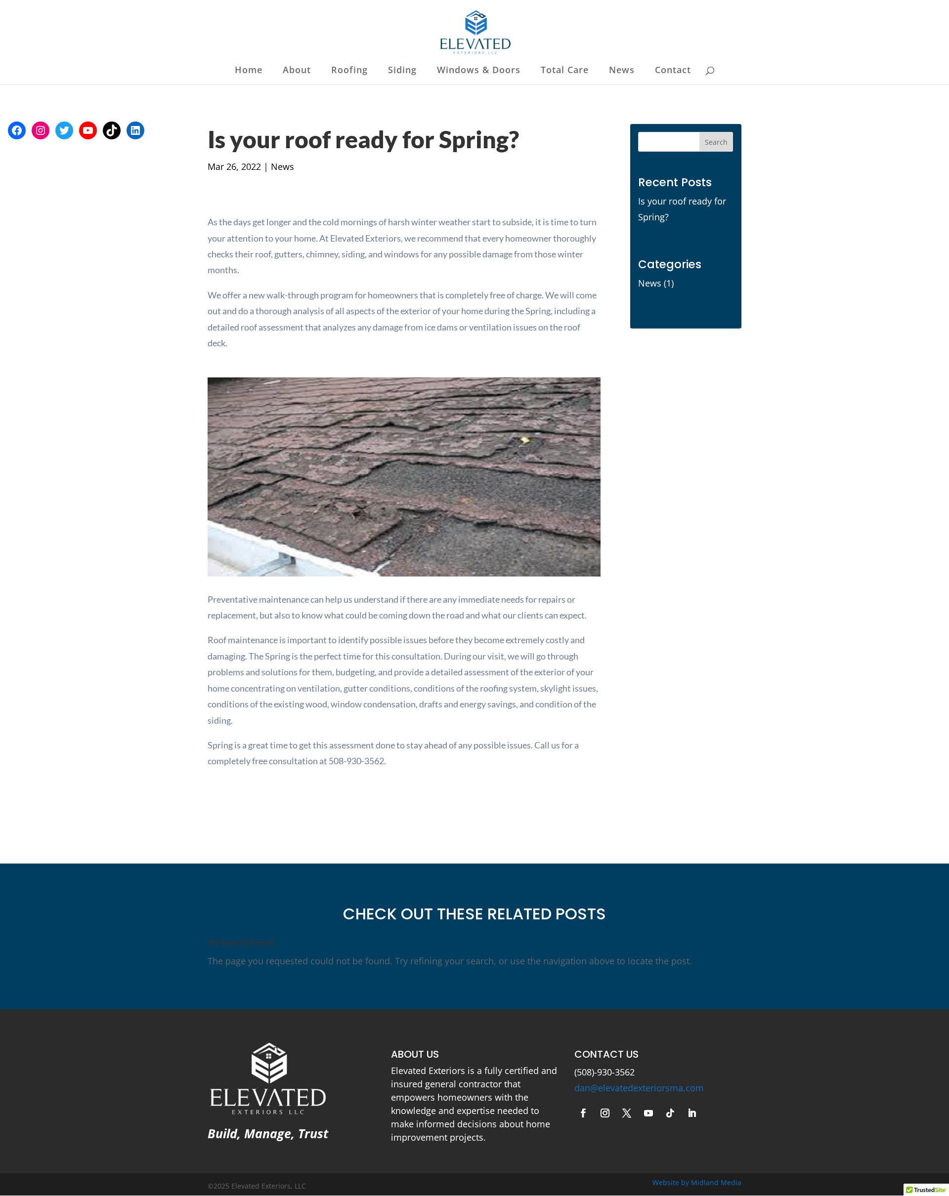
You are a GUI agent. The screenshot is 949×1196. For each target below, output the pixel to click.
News (622, 71)
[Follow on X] (627, 1113)
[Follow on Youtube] (648, 1113)
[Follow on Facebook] (583, 1113)
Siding (402, 71)
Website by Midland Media (696, 1182)
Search (716, 142)
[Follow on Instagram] (605, 1113)
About (297, 71)
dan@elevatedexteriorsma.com (639, 1088)
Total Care (565, 71)
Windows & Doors (478, 71)
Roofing (349, 71)
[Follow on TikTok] (670, 1113)
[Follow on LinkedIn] (692, 1113)
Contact (673, 71)
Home (248, 71)
